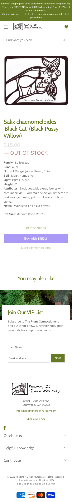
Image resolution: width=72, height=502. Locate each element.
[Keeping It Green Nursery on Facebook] (5, 428)
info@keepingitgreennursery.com (36, 410)
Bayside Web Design (44, 483)
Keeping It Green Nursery (29, 476)
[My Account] (5, 27)
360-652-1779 (36, 419)
